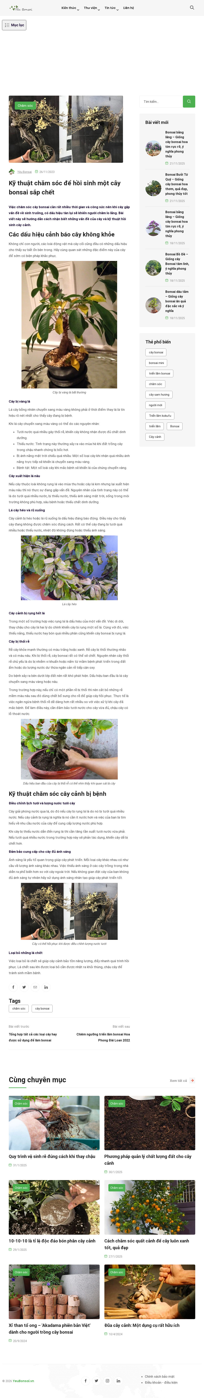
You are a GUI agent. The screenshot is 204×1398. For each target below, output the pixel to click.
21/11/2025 (177, 163)
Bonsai (174, 426)
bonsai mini (156, 363)
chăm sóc (19, 1008)
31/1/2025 (20, 1165)
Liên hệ (128, 8)
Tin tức (110, 8)
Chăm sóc (25, 106)
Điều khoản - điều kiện (161, 1382)
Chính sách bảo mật (160, 1376)
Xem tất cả (178, 1081)
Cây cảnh (155, 437)
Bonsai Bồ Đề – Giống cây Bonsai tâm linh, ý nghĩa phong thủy (177, 263)
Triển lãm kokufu (160, 416)
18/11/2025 (177, 243)
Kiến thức (69, 8)
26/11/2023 (47, 172)
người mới (155, 405)
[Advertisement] (102, 66)
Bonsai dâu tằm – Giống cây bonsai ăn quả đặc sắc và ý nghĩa (176, 301)
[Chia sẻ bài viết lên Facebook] (13, 987)
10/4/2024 (115, 1334)
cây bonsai (42, 1008)
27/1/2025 (115, 1256)
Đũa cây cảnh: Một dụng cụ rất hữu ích (141, 1325)
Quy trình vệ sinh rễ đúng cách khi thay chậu (52, 1156)
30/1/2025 (115, 1172)
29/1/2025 (20, 1249)
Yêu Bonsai (24, 172)
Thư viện (90, 8)
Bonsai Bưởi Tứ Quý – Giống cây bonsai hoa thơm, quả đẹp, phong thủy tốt (176, 184)
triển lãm (155, 426)
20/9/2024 (20, 1341)
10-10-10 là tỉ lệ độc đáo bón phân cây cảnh (52, 1240)
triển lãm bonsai (159, 373)
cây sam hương (159, 394)
